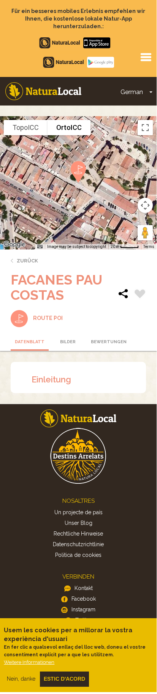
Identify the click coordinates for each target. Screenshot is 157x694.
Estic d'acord (64, 679)
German (132, 92)
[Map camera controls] (145, 205)
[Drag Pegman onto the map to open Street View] (145, 232)
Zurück (27, 261)
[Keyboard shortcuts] (40, 246)
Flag (140, 295)
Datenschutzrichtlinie (78, 544)
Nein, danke (21, 679)
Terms (148, 247)
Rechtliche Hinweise (78, 534)
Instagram (83, 609)
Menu (145, 56)
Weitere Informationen (29, 662)
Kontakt (84, 588)
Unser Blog (78, 523)
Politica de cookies (78, 555)
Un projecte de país (78, 512)
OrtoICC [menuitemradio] (69, 127)
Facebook (83, 599)
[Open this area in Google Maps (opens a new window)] (14, 244)
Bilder (68, 341)
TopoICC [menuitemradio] (26, 127)
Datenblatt (29, 341)
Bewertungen (108, 341)
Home (43, 91)
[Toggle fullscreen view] (145, 127)
